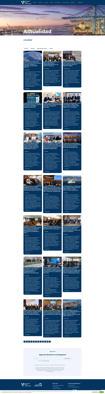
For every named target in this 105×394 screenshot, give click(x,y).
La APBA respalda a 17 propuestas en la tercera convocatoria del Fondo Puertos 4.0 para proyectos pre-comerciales (72, 188)
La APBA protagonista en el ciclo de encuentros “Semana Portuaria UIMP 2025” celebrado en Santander (52, 105)
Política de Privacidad (45, 360)
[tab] (26, 48)
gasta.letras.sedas (56, 388)
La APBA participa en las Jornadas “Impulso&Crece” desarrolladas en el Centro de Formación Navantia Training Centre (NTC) (33, 312)
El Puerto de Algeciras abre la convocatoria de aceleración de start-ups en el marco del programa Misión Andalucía (72, 145)
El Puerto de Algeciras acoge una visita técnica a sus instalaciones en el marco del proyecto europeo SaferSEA (72, 63)
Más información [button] (95, 392)
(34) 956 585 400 (71, 385)
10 (47, 341)
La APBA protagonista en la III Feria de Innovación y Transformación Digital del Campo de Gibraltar (51, 63)
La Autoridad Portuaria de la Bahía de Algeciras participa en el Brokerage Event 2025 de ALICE (52, 227)
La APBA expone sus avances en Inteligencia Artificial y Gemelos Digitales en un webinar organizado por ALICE (32, 105)
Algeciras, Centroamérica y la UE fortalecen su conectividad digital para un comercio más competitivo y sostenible (72, 105)
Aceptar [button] (101, 392)
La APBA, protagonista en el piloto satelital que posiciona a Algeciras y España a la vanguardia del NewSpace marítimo (32, 64)
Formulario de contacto (73, 386)
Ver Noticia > (27, 88)
